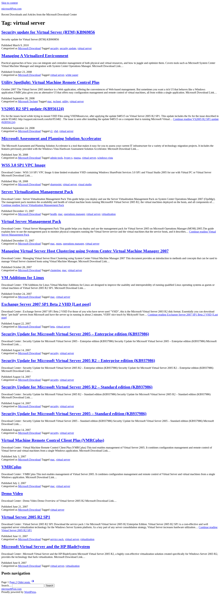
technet (57, 101)
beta (52, 326)
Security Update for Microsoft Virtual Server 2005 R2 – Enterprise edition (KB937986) (78, 360)
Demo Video (12, 493)
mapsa (77, 157)
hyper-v (68, 157)
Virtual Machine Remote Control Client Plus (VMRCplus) (52, 440)
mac (49, 101)
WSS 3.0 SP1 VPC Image (23, 165)
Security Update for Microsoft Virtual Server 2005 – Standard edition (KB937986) (73, 413)
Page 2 (13, 582)
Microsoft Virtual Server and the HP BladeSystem (45, 546)
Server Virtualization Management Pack (37, 191)
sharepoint (55, 184)
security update (68, 48)
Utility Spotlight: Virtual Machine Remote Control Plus (50, 82)
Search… (6, 585)
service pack (57, 539)
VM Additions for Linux (22, 277)
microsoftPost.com (11, 8)
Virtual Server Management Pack (31, 221)
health (53, 214)
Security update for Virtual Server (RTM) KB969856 (48, 32)
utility (65, 101)
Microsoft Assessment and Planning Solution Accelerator (51, 138)
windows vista (105, 157)
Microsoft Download (29, 48)
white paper (71, 75)
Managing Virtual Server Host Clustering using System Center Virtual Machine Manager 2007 (85, 251)
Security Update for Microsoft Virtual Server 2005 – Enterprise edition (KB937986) (75, 334)
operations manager (74, 214)
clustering (55, 270)
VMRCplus (11, 467)
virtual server (85, 48)
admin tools (56, 157)
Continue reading (32, 205)
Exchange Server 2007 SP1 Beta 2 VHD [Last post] (46, 304)
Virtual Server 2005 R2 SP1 (25, 517)
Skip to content (9, 2)
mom (59, 243)
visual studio (85, 184)
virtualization (109, 214)
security (54, 48)
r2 (51, 131)
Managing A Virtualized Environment (34, 55)
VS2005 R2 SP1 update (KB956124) (32, 108)
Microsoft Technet (28, 101)
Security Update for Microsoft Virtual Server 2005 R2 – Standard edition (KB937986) (76, 387)
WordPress (30, 592)
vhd (56, 131)
